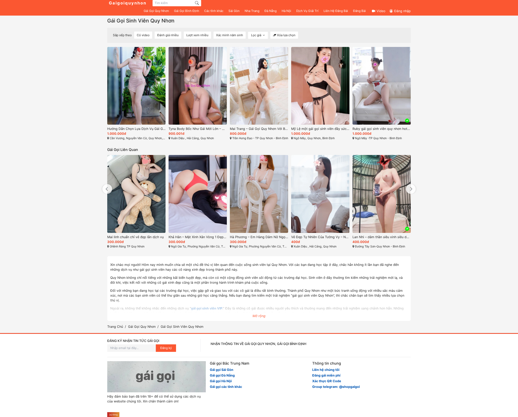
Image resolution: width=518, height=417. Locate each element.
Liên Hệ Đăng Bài (336, 11)
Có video (143, 35)
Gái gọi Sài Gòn (221, 369)
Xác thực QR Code (326, 381)
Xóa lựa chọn (285, 35)
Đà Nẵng (270, 11)
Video (380, 11)
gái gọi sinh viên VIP (206, 308)
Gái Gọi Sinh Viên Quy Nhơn (140, 21)
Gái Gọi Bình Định (186, 11)
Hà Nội (286, 11)
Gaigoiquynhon (127, 3)
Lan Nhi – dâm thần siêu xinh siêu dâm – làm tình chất (381, 237)
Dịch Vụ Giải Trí (307, 11)
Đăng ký (166, 348)
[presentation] (107, 189)
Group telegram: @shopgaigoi (336, 386)
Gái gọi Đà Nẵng (222, 375)
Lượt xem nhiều (197, 35)
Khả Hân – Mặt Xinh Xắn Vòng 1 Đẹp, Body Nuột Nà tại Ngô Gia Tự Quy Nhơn (198, 237)
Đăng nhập (402, 11)
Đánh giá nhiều (168, 35)
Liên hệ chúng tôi (325, 369)
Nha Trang (252, 11)
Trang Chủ (115, 327)
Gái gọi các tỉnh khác (226, 386)
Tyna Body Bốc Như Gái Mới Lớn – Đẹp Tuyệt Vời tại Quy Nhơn (198, 129)
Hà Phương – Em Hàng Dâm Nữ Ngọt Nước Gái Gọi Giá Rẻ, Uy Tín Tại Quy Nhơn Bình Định (259, 237)
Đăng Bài (359, 11)
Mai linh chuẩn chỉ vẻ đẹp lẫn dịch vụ (135, 237)
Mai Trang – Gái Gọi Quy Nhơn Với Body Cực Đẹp (259, 129)
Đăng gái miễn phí (326, 375)
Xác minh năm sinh (229, 35)
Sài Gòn (234, 11)
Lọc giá (256, 35)
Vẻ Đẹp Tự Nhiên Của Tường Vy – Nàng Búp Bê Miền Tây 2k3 (320, 237)
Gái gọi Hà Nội (221, 381)
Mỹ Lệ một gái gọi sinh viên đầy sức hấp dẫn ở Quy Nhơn (320, 129)
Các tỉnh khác (213, 11)
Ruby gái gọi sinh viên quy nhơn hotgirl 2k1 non (381, 129)
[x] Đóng (113, 414)
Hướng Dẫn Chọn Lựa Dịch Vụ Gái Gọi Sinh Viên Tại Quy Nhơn (136, 129)
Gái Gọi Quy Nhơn (156, 11)
